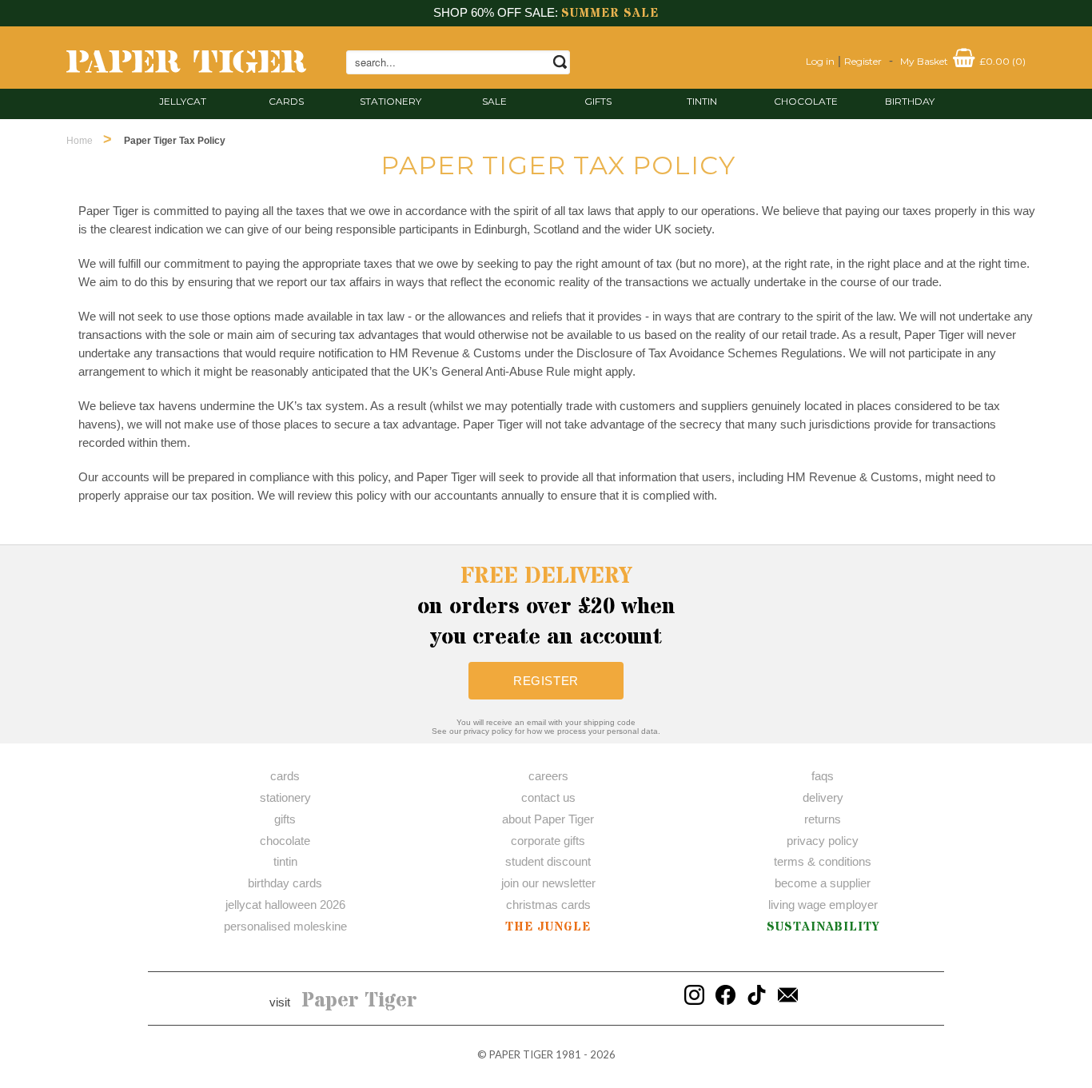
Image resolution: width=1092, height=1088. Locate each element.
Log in (820, 61)
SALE (494, 101)
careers (548, 776)
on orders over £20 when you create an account (546, 606)
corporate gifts (548, 840)
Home (79, 140)
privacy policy (823, 840)
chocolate (285, 840)
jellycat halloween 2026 (285, 904)
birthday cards (285, 883)
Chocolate (806, 101)
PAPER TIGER (521, 1054)
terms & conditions (822, 861)
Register (863, 61)
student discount (548, 861)
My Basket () (963, 61)
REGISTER (546, 680)
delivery (823, 797)
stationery (390, 101)
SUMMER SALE (610, 13)
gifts (598, 101)
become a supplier (823, 883)
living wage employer (823, 904)
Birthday (910, 101)
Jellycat (182, 101)
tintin (702, 101)
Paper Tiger (359, 1000)
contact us (548, 797)
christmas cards (548, 904)
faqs (822, 776)
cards (286, 101)
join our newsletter (548, 883)
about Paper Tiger (548, 819)
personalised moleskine (285, 926)
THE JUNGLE (548, 927)
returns (822, 819)
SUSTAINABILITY (823, 927)
